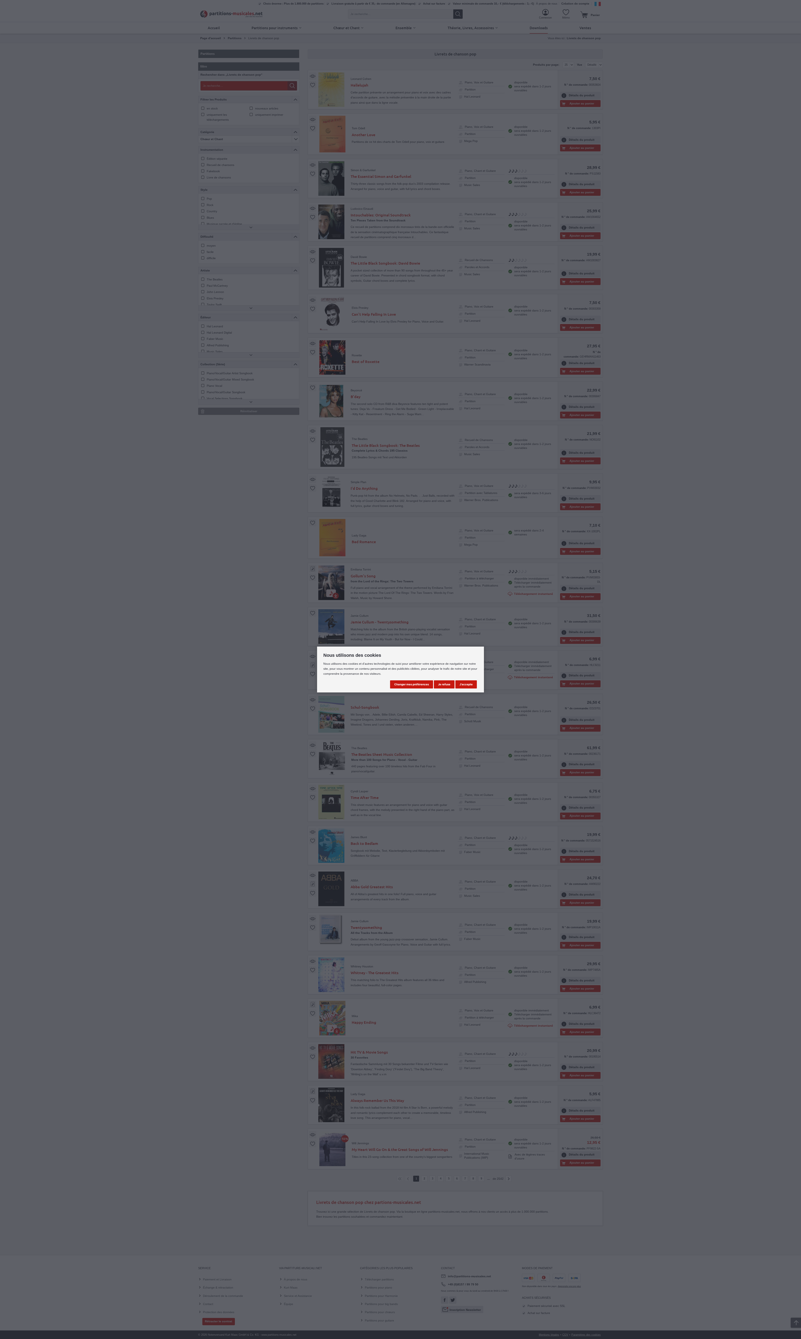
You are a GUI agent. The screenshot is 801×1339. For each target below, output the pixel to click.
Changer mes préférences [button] (411, 684)
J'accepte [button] (466, 684)
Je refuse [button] (444, 684)
